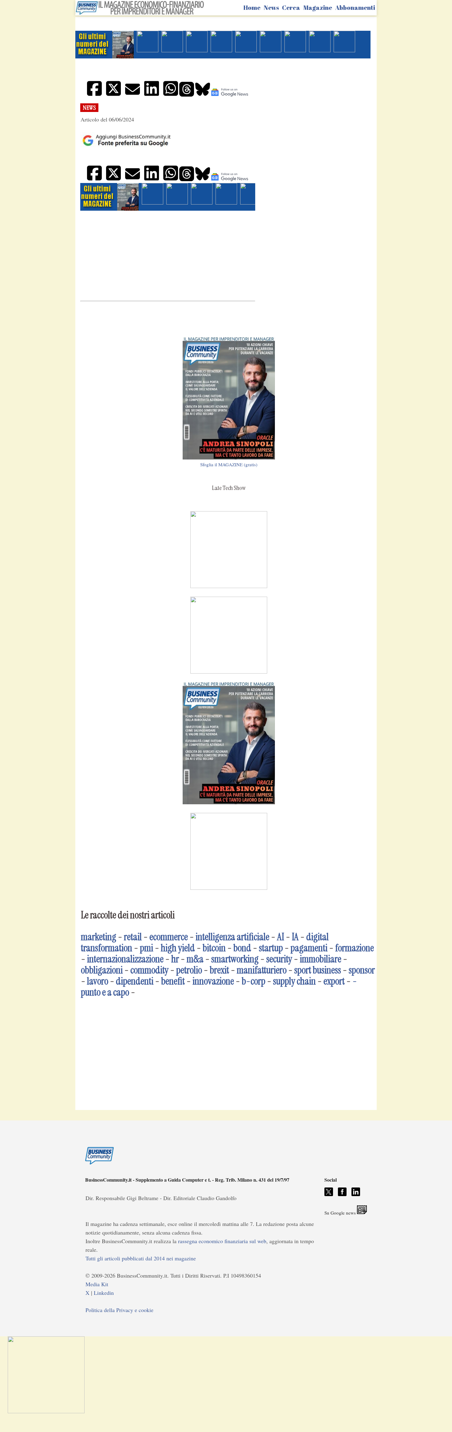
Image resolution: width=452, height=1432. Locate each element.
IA (295, 936)
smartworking (235, 959)
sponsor (362, 970)
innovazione (213, 981)
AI (280, 936)
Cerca (291, 7)
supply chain (294, 981)
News (271, 7)
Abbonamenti (355, 7)
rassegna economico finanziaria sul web (222, 1241)
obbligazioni (102, 970)
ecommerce (168, 936)
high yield (178, 947)
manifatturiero (262, 970)
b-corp (253, 981)
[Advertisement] (167, 255)
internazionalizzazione (125, 959)
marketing (98, 936)
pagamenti (309, 947)
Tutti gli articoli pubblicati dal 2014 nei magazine (140, 1258)
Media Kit (96, 1284)
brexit (219, 970)
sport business (317, 970)
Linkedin (104, 1292)
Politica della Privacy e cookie (119, 1310)
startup (271, 947)
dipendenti (134, 981)
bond (242, 947)
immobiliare (320, 959)
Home (251, 7)
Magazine (317, 7)
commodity (149, 970)
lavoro (97, 981)
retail (133, 936)
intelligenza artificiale (232, 936)
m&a (195, 959)
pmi (146, 947)
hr (175, 959)
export (334, 981)
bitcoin (214, 947)
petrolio (189, 970)
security (279, 959)
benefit (173, 981)
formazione (354, 947)
